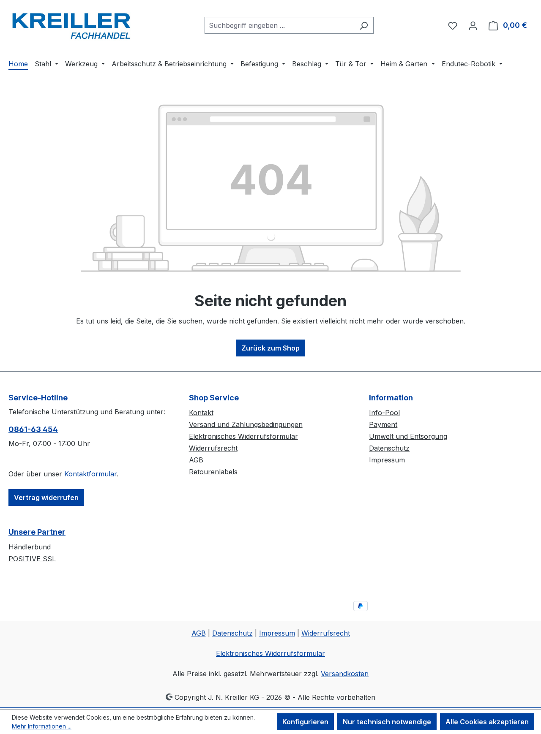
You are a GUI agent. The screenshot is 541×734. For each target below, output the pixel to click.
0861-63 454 (33, 429)
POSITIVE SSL (32, 559)
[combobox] (279, 25)
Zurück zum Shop (270, 348)
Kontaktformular (90, 474)
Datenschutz (389, 448)
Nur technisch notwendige (387, 722)
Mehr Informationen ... (41, 726)
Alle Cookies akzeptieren (487, 722)
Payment (383, 424)
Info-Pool (384, 412)
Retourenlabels (213, 472)
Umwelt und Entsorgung (408, 436)
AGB (196, 460)
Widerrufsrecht (213, 448)
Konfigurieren (305, 722)
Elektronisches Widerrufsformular (243, 436)
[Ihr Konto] (473, 25)
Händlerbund (29, 547)
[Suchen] (364, 25)
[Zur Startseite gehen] (71, 23)
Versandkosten (345, 673)
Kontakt (201, 412)
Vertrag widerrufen (46, 497)
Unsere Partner (37, 531)
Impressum (387, 460)
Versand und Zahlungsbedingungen (246, 424)
